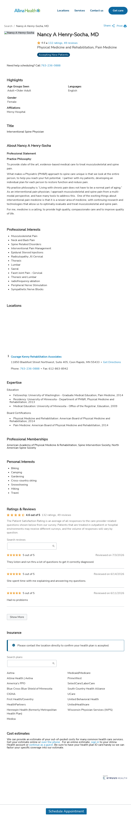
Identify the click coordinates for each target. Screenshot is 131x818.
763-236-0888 (51, 65)
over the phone (51, 742)
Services (79, 10)
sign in (95, 742)
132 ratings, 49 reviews (63, 43)
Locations (63, 10)
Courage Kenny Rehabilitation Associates (36, 356)
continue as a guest (41, 745)
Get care (118, 10)
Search (8, 26)
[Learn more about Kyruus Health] (115, 778)
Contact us (96, 10)
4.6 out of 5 (33, 515)
